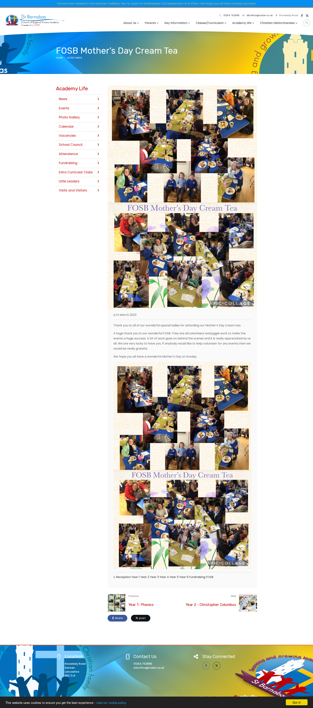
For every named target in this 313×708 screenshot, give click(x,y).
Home (59, 57)
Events (64, 108)
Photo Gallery (69, 117)
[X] (307, 15)
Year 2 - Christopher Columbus (211, 604)
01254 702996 (231, 15)
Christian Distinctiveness (277, 23)
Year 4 (164, 577)
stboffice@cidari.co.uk (260, 15)
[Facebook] (302, 15)
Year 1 (136, 577)
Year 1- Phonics (141, 604)
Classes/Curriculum (210, 23)
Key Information (175, 23)
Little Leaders (69, 181)
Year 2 (144, 577)
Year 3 (154, 577)
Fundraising (197, 577)
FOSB (209, 577)
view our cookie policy (111, 702)
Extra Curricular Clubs (76, 172)
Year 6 (183, 577)
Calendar (66, 126)
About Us (129, 23)
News (63, 99)
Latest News (74, 57)
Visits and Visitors (73, 190)
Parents (150, 23)
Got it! (297, 702)
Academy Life (241, 23)
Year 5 (174, 577)
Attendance (68, 154)
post (142, 618)
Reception (123, 577)
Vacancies (67, 135)
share (118, 618)
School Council (70, 145)
